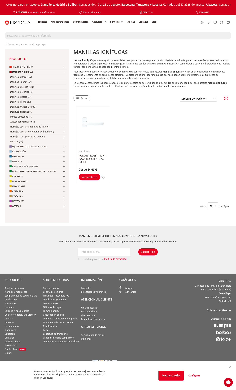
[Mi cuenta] (221, 22)
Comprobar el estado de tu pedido (60, 318)
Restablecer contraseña (93, 319)
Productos (42, 22)
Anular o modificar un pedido (58, 322)
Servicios (115, 22)
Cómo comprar (50, 303)
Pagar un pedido (51, 311)
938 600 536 (225, 301)
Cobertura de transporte (55, 334)
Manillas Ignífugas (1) (21, 111)
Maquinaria (18, 186)
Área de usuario (89, 307)
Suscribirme (148, 251)
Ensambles (18, 156)
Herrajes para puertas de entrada (27, 136)
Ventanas (17, 196)
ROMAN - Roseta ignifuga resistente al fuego (92, 159)
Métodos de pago (52, 307)
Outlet (8, 353)
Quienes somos (51, 288)
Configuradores (80, 22)
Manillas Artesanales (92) (23, 107)
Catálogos (97, 22)
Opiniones (86, 339)
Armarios (17, 176)
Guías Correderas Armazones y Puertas (34, 171)
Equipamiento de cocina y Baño (21, 295)
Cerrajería (17, 191)
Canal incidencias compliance (58, 337)
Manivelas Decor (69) (21, 77)
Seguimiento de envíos (93, 335)
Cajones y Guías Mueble (25, 166)
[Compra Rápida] (208, 22)
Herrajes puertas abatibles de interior (29, 126)
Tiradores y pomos (14, 288)
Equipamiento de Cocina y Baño (29, 146)
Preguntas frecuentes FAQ (56, 295)
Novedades (18, 201)
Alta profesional (89, 311)
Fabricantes (129, 292)
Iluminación (19, 151)
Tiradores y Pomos (22, 67)
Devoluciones (50, 326)
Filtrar (84, 98)
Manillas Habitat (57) (21, 82)
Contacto (143, 22)
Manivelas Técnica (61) (21, 92)
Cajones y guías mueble (17, 311)
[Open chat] (228, 382)
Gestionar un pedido (53, 315)
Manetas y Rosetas (19, 44)
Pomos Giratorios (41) (21, 116)
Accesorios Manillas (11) (22, 121)
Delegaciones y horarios (93, 292)
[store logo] (18, 23)
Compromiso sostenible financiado (61, 341)
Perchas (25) (16, 141)
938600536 (204, 12)
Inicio (7, 44)
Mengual (127, 288)
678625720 (148, 12)
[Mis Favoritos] (215, 22)
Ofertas (16, 206)
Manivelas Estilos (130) (22, 87)
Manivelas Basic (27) (20, 97)
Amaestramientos (60, 22)
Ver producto (89, 177)
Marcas (131, 22)
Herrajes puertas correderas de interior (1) (32, 131)
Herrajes (17, 161)
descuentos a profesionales (35, 12)
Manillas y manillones (16, 292)
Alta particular (88, 315)
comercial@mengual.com (218, 297)
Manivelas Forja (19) (20, 102)
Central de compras (53, 292)
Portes (46, 330)
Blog (154, 22)
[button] (104, 177)
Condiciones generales (54, 299)
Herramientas (19, 181)
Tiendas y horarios (92, 12)
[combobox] (118, 35)
